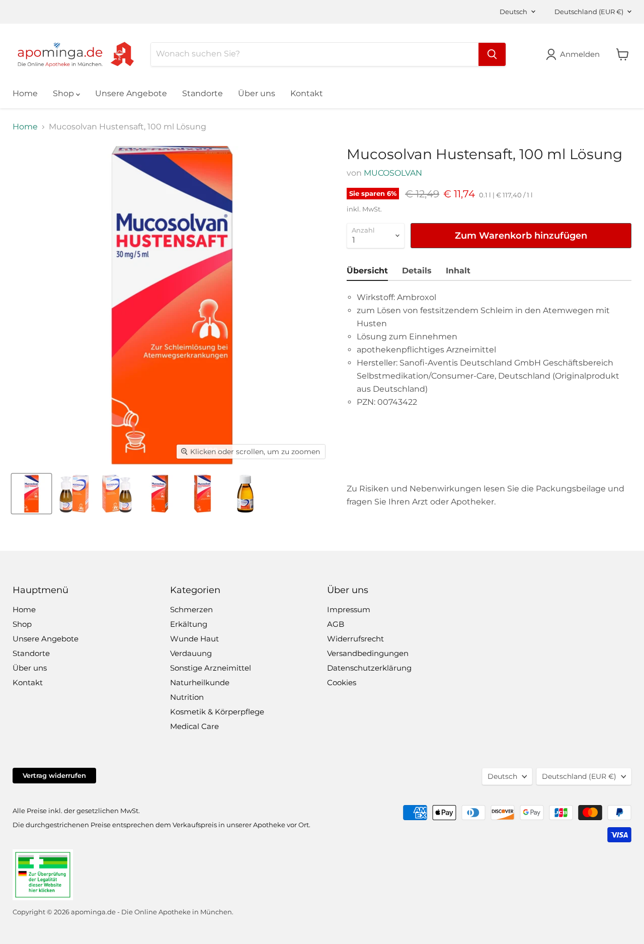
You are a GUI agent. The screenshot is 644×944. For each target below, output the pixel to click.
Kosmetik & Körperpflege (217, 711)
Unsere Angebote (131, 93)
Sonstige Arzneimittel (210, 668)
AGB (335, 624)
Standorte (202, 93)
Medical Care (194, 726)
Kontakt (306, 93)
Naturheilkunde (199, 682)
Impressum (348, 609)
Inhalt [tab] (458, 270)
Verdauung (191, 653)
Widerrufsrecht (355, 638)
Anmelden (580, 54)
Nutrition (187, 697)
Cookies (341, 682)
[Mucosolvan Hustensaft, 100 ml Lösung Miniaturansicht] (31, 494)
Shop (64, 93)
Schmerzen (191, 609)
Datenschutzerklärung (369, 668)
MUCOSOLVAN (393, 173)
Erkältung (188, 624)
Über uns (256, 93)
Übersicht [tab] (367, 270)
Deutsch (513, 12)
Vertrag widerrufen (54, 775)
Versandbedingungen (368, 653)
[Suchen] (492, 54)
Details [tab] (417, 270)
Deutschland (588, 12)
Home (25, 93)
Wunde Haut (194, 638)
